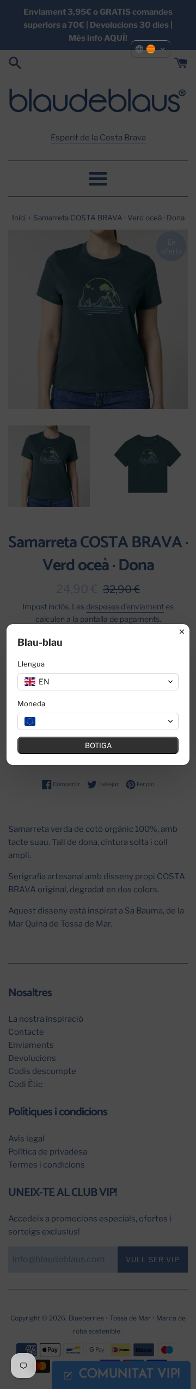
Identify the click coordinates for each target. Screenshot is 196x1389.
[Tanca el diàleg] (181, 631)
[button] (150, 49)
